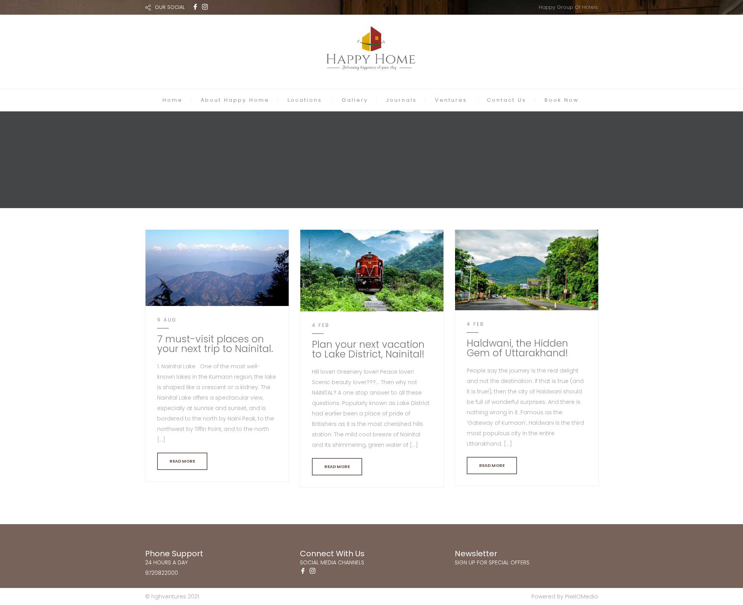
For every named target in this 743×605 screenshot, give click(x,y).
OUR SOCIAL (170, 7)
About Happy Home (235, 100)
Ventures (451, 100)
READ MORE (182, 461)
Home (173, 100)
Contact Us (506, 100)
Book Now (561, 100)
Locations (305, 100)
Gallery (355, 100)
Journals (401, 100)
